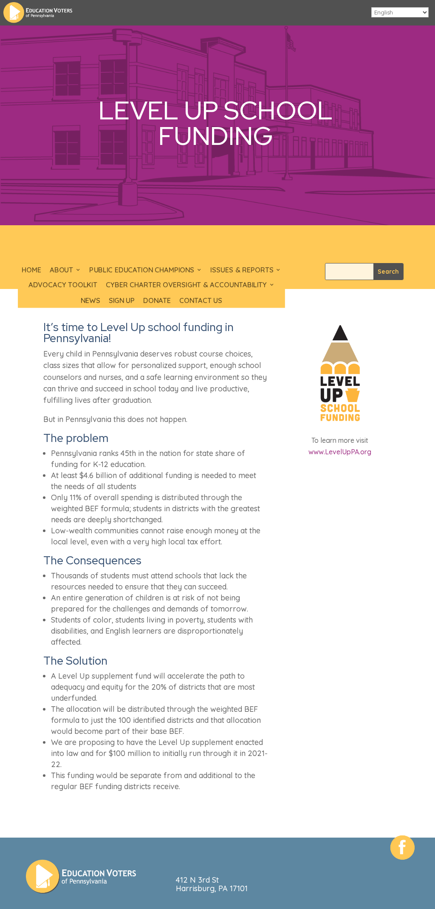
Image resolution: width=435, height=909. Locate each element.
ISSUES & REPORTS (242, 269)
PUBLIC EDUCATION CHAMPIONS (142, 269)
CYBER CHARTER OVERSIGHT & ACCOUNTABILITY (186, 284)
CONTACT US (200, 300)
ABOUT (61, 269)
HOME (31, 269)
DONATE (157, 300)
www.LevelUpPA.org (339, 451)
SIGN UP (122, 300)
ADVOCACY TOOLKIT (62, 284)
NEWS (90, 300)
